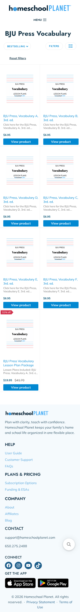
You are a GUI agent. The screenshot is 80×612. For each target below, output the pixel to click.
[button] (70, 46)
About (9, 507)
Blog (8, 520)
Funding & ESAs (17, 489)
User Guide (13, 453)
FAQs (9, 466)
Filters (54, 46)
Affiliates (12, 514)
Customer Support (19, 460)
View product (21, 142)
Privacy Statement (40, 602)
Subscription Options (21, 483)
